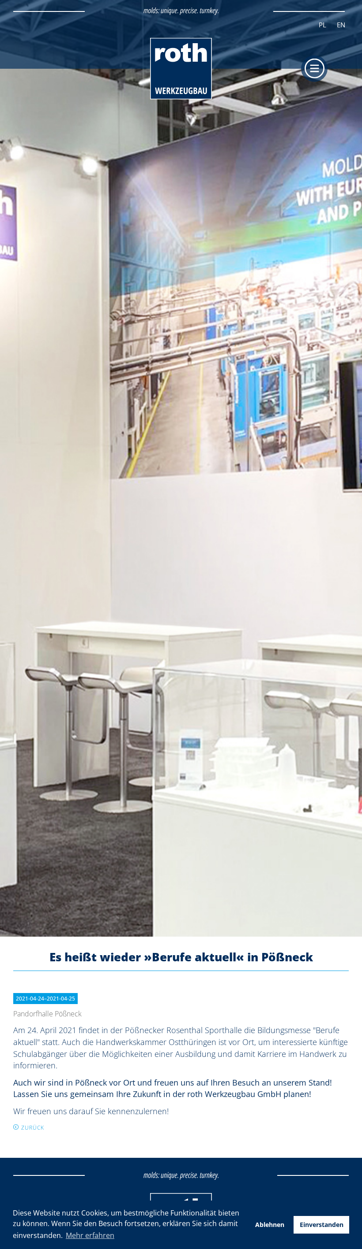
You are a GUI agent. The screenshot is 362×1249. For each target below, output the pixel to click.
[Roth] (181, 97)
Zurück (32, 1127)
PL (322, 24)
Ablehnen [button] (269, 1224)
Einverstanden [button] (321, 1224)
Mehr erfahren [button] (90, 1235)
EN (341, 24)
